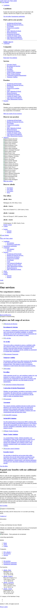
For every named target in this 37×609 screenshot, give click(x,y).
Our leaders (10, 191)
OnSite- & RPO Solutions (14, 72)
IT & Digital (10, 26)
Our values (10, 189)
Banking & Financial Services (15, 24)
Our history (10, 188)
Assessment (10, 70)
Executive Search (11, 64)
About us (5, 137)
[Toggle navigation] (0, 237)
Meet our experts (8, 113)
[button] (5, 315)
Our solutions (13, 57)
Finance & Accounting (13, 28)
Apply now (7, 0)
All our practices (17, 113)
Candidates (6, 5)
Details (5, 224)
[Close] (0, 522)
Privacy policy (4, 607)
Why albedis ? (7, 552)
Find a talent (13, 0)
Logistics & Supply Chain (14, 35)
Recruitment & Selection (13, 66)
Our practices (7, 553)
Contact (10, 224)
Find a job (3, 238)
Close (2, 532)
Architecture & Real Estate (14, 23)
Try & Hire (10, 67)
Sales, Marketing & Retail (14, 31)
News (8, 192)
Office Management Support (15, 38)
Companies (6, 43)
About (5, 271)
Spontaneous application (18, 16)
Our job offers (7, 16)
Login (2, 0)
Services (9, 250)
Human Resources (12, 32)
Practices (5, 101)
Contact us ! (3, 516)
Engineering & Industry (13, 34)
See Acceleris (3, 505)
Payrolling (9, 69)
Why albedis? (10, 249)
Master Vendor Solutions (13, 74)
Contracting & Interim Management (16, 75)
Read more (6, 57)
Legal (8, 29)
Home (5, 543)
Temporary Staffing (12, 77)
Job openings (10, 243)
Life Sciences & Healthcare (14, 37)
